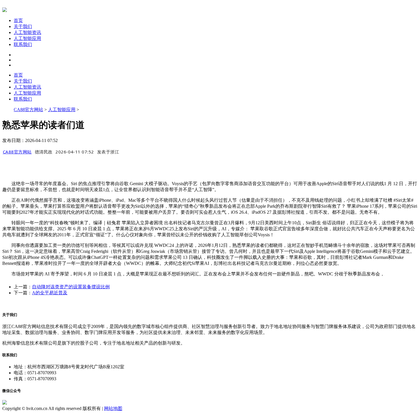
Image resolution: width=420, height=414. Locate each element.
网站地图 (113, 408)
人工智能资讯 (27, 32)
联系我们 (23, 44)
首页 (18, 20)
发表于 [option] (108, 152)
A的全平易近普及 (49, 292)
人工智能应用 (27, 38)
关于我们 (23, 26)
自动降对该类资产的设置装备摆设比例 (71, 286)
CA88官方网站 (28, 109)
